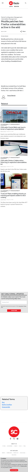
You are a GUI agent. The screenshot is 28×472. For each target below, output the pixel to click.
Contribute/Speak (9, 452)
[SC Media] (14, 3)
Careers (20, 445)
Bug (3, 402)
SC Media (3, 445)
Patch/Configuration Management (11, 17)
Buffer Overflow (7, 404)
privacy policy (24, 466)
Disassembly (6, 407)
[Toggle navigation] (3, 3)
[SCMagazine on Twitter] (14, 439)
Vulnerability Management (9, 19)
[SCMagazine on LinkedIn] (17, 439)
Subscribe (14, 310)
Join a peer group (22, 452)
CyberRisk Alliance (9, 445)
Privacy (24, 445)
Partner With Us (14, 454)
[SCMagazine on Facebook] (10, 439)
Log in (11, 6)
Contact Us (15, 445)
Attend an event (16, 452)
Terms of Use (21, 306)
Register (16, 6)
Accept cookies (14, 470)
